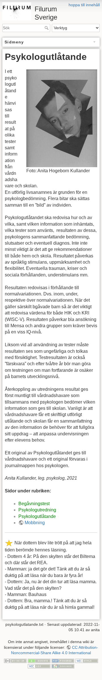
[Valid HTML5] (86, 660)
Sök (47, 28)
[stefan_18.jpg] (61, 118)
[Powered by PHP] (63, 660)
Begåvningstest (34, 503)
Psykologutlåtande (37, 516)
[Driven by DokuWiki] (63, 666)
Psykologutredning (37, 509)
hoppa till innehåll (84, 5)
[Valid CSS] (39, 666)
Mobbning (35, 522)
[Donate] (39, 660)
